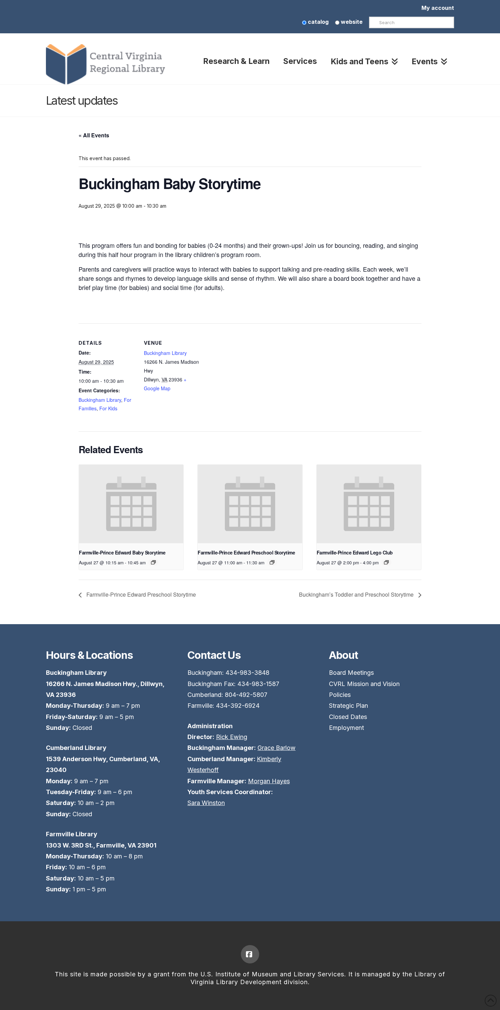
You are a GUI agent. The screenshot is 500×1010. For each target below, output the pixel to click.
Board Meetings (351, 672)
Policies (340, 694)
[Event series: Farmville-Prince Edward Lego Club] (386, 562)
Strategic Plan (348, 705)
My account (437, 7)
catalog (317, 21)
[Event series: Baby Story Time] (153, 562)
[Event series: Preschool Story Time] (272, 562)
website (351, 21)
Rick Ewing (231, 736)
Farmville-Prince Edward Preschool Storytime (246, 552)
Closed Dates (348, 716)
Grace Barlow (276, 747)
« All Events (94, 135)
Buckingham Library (100, 399)
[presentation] (131, 504)
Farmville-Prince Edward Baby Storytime (122, 552)
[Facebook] (250, 954)
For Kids (108, 408)
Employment (346, 727)
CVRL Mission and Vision (364, 683)
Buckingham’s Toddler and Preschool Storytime (357, 594)
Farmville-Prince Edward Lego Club (355, 552)
